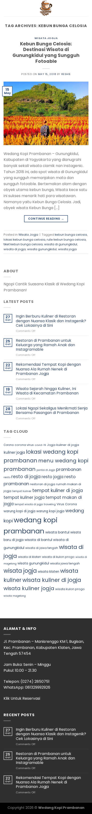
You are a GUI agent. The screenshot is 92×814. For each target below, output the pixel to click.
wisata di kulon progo (58, 557)
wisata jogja (67, 249)
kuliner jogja (14, 452)
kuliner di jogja (67, 445)
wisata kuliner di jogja (51, 580)
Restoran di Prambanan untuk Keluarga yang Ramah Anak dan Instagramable (45, 345)
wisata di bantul (38, 539)
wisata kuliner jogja (29, 588)
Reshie (66, 74)
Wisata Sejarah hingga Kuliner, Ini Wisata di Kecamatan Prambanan (47, 390)
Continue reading (46, 219)
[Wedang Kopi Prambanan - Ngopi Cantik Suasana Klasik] (46, 8)
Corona (9, 445)
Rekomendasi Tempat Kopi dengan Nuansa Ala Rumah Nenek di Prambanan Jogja (48, 369)
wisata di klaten (29, 557)
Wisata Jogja (46, 38)
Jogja (51, 445)
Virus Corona (67, 504)
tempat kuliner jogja (24, 497)
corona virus (24, 445)
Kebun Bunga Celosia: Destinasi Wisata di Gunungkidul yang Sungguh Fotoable (46, 53)
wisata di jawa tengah (41, 548)
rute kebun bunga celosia (66, 240)
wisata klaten (48, 571)
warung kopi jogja (50, 511)
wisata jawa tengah (65, 563)
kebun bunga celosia (71, 235)
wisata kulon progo (70, 589)
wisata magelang (15, 596)
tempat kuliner (21, 491)
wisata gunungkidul (42, 249)
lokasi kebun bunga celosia (24, 240)
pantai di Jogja (46, 470)
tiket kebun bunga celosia (23, 244)
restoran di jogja (42, 484)
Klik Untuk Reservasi (22, 698)
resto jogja (52, 477)
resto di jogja (26, 476)
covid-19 (40, 445)
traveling (50, 504)
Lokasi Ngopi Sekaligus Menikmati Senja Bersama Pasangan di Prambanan (52, 410)
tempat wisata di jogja (29, 504)
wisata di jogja (15, 249)
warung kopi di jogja (19, 511)
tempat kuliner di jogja (57, 490)
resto (7, 477)
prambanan (68, 469)
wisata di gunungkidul (60, 244)
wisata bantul (57, 532)
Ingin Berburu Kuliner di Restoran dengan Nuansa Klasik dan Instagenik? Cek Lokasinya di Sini (51, 321)
